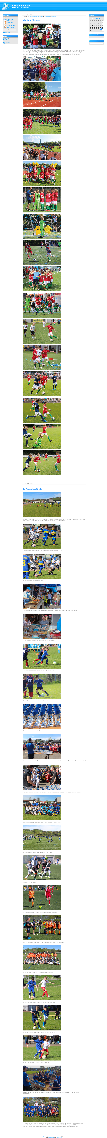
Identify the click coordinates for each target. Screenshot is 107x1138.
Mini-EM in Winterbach (32, 20)
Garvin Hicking (51, 1137)
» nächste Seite (66, 1136)
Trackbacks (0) (53, 16)
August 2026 (6, 38)
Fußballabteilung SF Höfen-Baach (20, 7)
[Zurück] (92, 18)
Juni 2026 (5, 41)
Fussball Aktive (10, 22)
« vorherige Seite (43, 1136)
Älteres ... (5, 43)
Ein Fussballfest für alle (32, 489)
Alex (30, 16)
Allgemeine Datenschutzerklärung (8, 19)
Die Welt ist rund (10, 20)
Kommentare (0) (47, 16)
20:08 (42, 485)
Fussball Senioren (11, 25)
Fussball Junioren (20, 5)
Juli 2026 (5, 39)
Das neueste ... (6, 42)
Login (91, 37)
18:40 (42, 16)
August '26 (97, 18)
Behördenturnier (11, 27)
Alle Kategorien (6, 32)
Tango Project (59, 1137)
